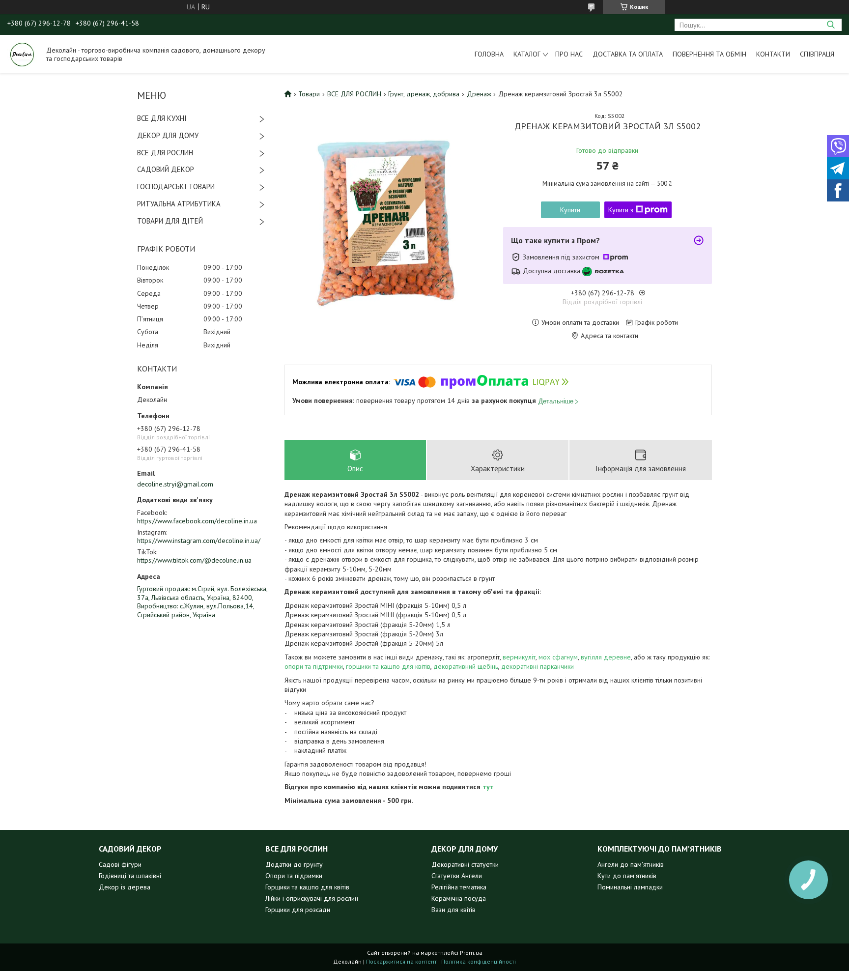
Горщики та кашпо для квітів (307, 887)
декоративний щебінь (465, 666)
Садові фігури (120, 864)
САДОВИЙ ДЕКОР (165, 169)
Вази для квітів (453, 909)
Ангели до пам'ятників (630, 864)
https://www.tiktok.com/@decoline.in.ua (194, 560)
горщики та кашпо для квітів (388, 666)
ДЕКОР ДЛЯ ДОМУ (167, 135)
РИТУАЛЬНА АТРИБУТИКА (179, 203)
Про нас (569, 54)
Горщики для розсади (297, 909)
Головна (489, 54)
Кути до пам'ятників (626, 875)
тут (488, 786)
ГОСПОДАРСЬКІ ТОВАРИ (176, 186)
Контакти (773, 54)
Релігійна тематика (458, 887)
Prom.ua (471, 952)
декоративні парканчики (537, 666)
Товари (309, 93)
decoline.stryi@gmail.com (175, 484)
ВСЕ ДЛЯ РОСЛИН (165, 152)
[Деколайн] (22, 54)
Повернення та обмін (709, 54)
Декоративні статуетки (465, 864)
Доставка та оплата (628, 54)
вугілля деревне (606, 657)
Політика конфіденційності (478, 961)
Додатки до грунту (294, 864)
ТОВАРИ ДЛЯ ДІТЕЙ (170, 221)
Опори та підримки (293, 875)
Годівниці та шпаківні (130, 875)
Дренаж (479, 93)
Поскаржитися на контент (401, 961)
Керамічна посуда (458, 898)
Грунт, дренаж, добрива (423, 93)
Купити (570, 209)
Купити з (620, 209)
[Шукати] (831, 25)
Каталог (526, 54)
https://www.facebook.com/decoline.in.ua (197, 520)
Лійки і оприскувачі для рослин (311, 898)
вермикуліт (519, 657)
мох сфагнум (558, 657)
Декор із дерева (124, 887)
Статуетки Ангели (456, 875)
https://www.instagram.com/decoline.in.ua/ (198, 540)
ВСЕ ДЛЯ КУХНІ (162, 118)
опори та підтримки (313, 666)
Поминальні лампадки (630, 887)
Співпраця (817, 54)
